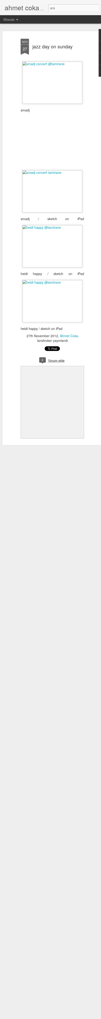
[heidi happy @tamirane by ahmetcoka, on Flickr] (52, 227)
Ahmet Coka (69, 335)
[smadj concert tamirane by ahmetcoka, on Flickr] (52, 172)
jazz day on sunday (52, 46)
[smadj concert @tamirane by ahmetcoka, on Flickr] (52, 63)
